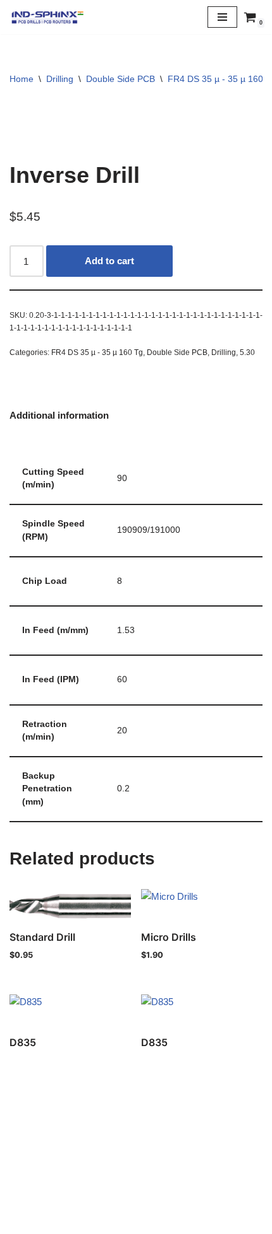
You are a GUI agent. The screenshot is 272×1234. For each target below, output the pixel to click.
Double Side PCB (120, 79)
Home (21, 79)
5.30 (247, 352)
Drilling (59, 79)
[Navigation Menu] (222, 17)
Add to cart (109, 260)
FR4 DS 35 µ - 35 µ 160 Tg (97, 352)
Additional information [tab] (59, 415)
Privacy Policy (136, 1193)
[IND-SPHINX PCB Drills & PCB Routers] (47, 17)
